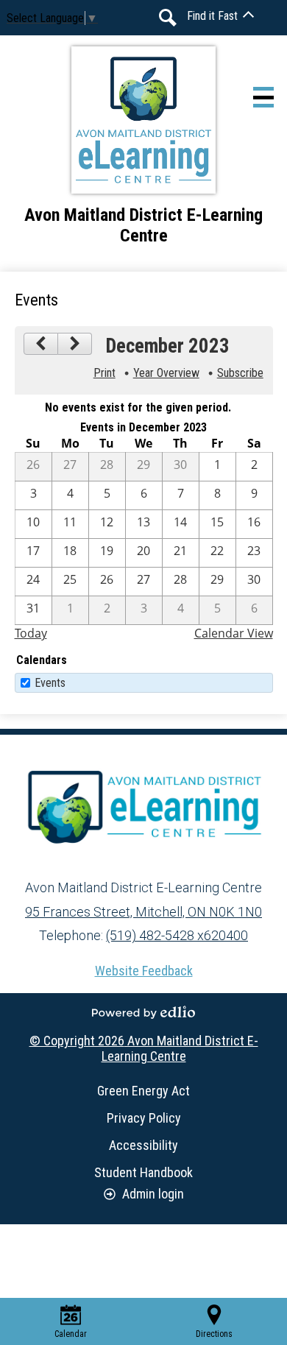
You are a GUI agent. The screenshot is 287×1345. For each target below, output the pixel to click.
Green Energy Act (143, 1090)
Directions (214, 1334)
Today (31, 633)
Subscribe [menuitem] (240, 373)
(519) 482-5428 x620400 (177, 935)
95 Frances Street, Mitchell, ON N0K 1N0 (143, 911)
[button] (220, 16)
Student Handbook (143, 1172)
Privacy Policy (144, 1118)
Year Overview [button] (166, 373)
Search (168, 18)
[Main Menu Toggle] (263, 97)
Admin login (153, 1193)
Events (50, 683)
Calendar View (233, 633)
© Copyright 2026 (143, 1048)
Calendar (70, 1334)
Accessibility (143, 1145)
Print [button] (104, 373)
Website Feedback (144, 970)
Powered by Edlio (143, 1012)
